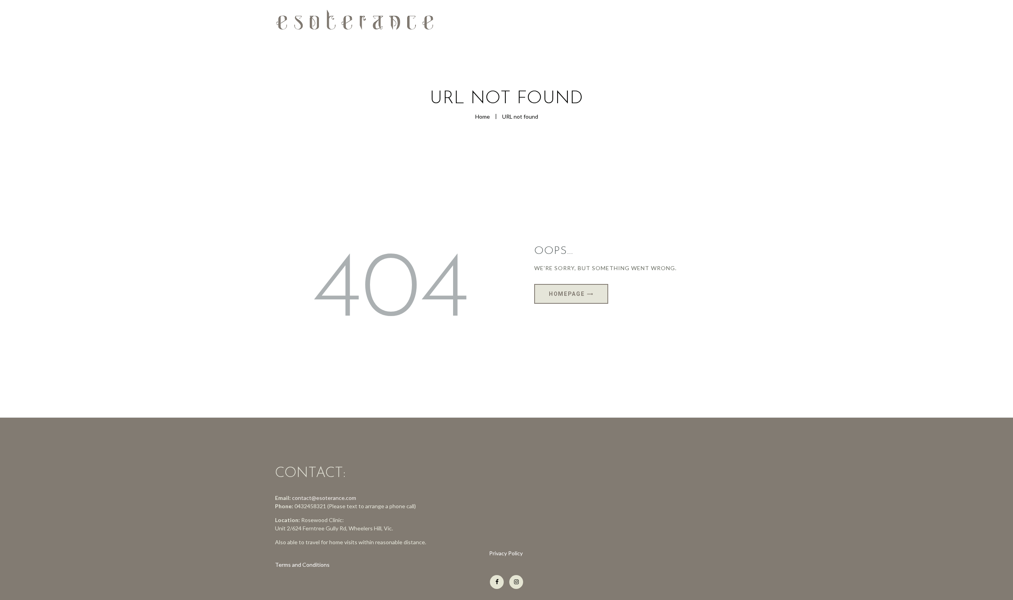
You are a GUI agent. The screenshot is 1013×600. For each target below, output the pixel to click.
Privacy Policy (506, 553)
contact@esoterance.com (324, 497)
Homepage (566, 294)
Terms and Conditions (302, 564)
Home (482, 116)
